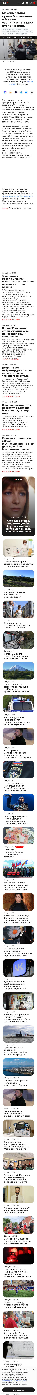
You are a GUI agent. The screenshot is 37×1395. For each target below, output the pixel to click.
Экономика (7, 37)
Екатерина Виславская (20, 208)
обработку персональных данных (14, 1381)
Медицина (31, 37)
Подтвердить (18, 1390)
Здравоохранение (19, 37)
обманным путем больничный (17, 196)
